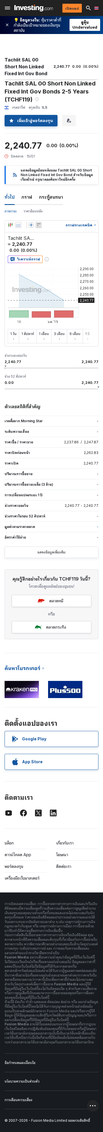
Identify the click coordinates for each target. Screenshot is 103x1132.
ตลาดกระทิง (56, 627)
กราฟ (26, 197)
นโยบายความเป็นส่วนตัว (22, 1081)
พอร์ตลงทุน (14, 866)
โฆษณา (62, 854)
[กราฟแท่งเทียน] (10, 225)
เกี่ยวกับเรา (65, 842)
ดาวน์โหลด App (18, 854)
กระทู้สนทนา (51, 197)
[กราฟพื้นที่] (18, 225)
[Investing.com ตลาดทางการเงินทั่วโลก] (33, 8)
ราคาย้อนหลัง (33, 211)
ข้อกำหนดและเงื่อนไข (20, 1063)
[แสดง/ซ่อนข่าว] (38, 225)
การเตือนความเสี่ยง (18, 1100)
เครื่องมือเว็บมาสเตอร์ (22, 878)
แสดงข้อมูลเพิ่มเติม (51, 552)
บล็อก (9, 842)
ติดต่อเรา (63, 866)
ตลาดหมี (56, 600)
